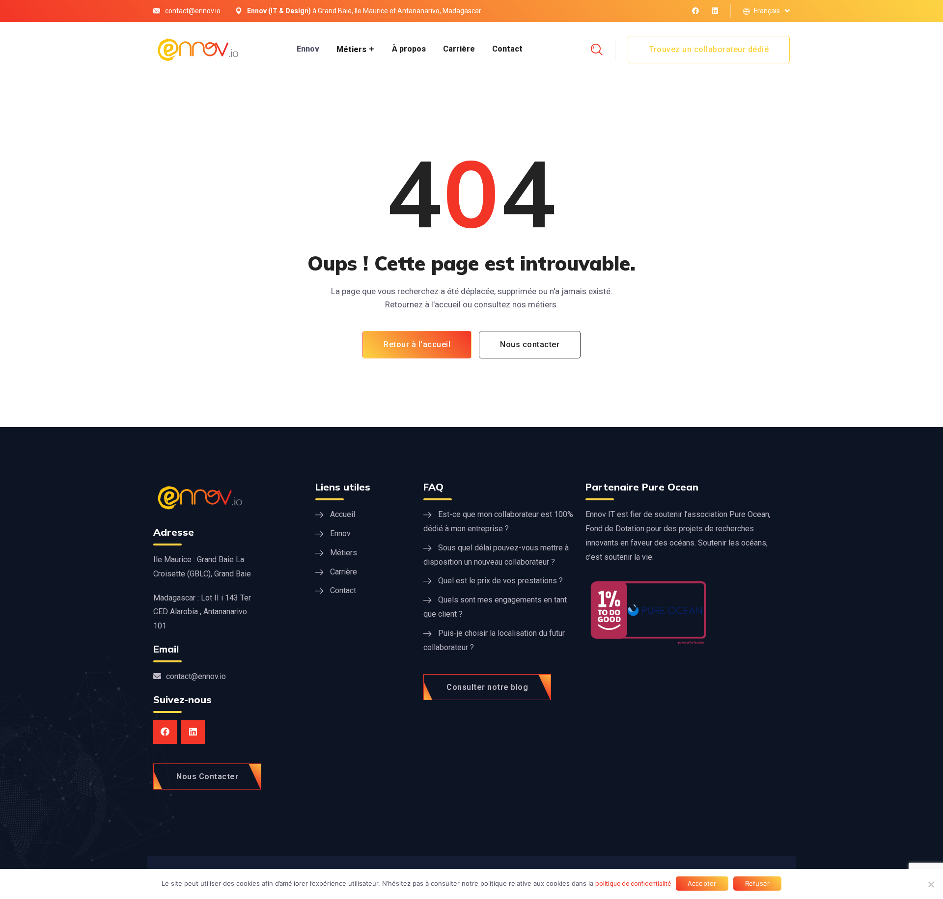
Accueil (342, 514)
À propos (409, 49)
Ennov (308, 49)
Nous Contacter (207, 776)
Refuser (757, 883)
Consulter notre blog (487, 687)
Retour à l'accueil (417, 344)
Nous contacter (529, 344)
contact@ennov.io (193, 11)
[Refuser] (931, 884)
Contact (507, 49)
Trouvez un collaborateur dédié (709, 49)
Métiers (351, 49)
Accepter (702, 883)
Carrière (459, 49)
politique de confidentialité (633, 883)
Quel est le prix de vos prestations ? (500, 580)
